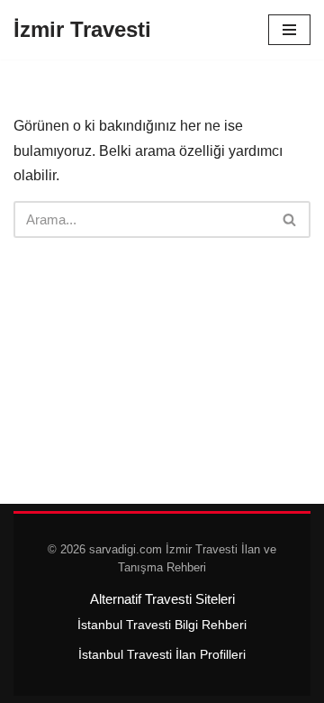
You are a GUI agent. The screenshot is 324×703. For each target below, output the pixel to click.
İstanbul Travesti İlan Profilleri (162, 654)
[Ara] (290, 219)
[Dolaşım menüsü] (289, 29)
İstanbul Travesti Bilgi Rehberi (162, 624)
